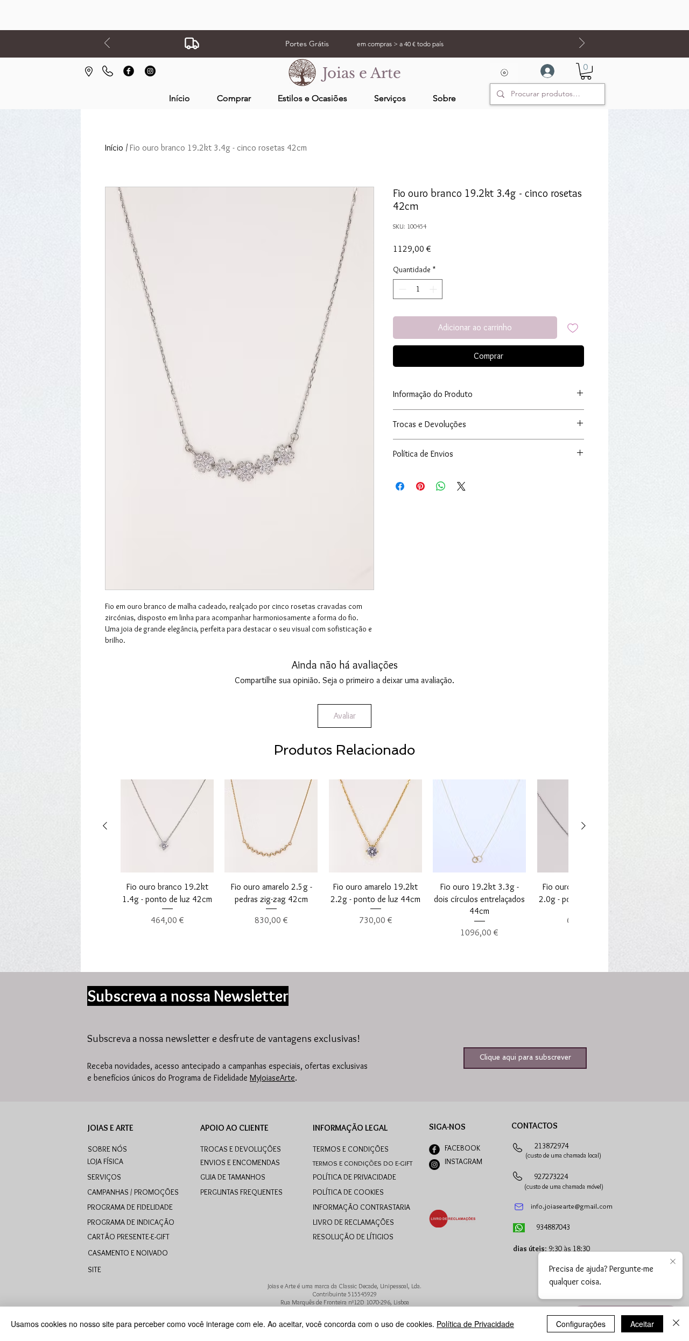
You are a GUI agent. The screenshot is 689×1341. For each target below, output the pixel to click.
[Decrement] (401, 289)
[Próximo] (582, 44)
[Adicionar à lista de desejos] (572, 327)
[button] (312, 98)
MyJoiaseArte (272, 1078)
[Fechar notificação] (673, 1262)
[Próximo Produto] (583, 825)
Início (114, 148)
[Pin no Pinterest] (420, 486)
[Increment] (434, 289)
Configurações (581, 1323)
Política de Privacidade (475, 1323)
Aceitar (642, 1323)
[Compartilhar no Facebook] (399, 486)
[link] (586, 71)
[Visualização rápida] (167, 825)
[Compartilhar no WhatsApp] (440, 486)
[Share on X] (461, 486)
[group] (344, 859)
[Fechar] (676, 1323)
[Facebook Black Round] (128, 71)
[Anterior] (107, 44)
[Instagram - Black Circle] (150, 71)
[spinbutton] (417, 289)
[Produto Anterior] (105, 825)
